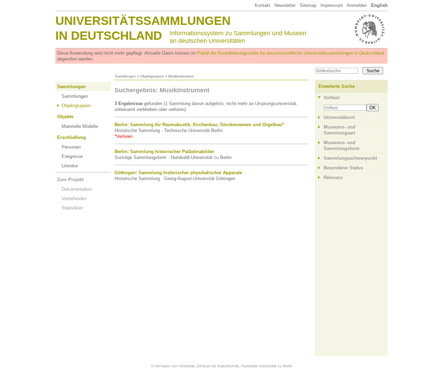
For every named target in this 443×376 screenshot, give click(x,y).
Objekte (65, 116)
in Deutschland (108, 35)
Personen (71, 147)
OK (372, 107)
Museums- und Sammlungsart (339, 129)
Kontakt (262, 5)
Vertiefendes (74, 198)
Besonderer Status (343, 167)
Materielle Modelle (80, 126)
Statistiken (72, 207)
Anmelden (357, 5)
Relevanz (333, 177)
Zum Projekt (70, 179)
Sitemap (308, 5)
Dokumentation (77, 189)
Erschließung (71, 137)
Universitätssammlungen (142, 20)
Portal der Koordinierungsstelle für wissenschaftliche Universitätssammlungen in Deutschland (290, 53)
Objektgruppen (152, 76)
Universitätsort (339, 117)
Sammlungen (125, 76)
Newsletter (285, 5)
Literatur (70, 165)
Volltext (332, 97)
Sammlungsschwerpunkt (350, 158)
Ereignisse (72, 156)
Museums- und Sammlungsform (342, 145)
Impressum (331, 5)
